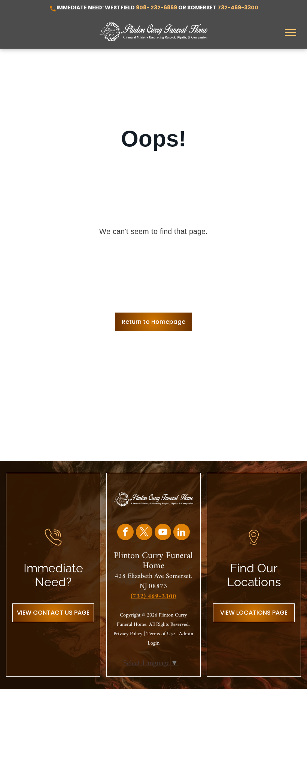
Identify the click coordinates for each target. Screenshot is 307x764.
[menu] (290, 32)
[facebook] (125, 533)
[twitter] (144, 533)
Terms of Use (160, 634)
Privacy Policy (127, 634)
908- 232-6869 (156, 7)
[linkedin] (181, 533)
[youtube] (163, 533)
